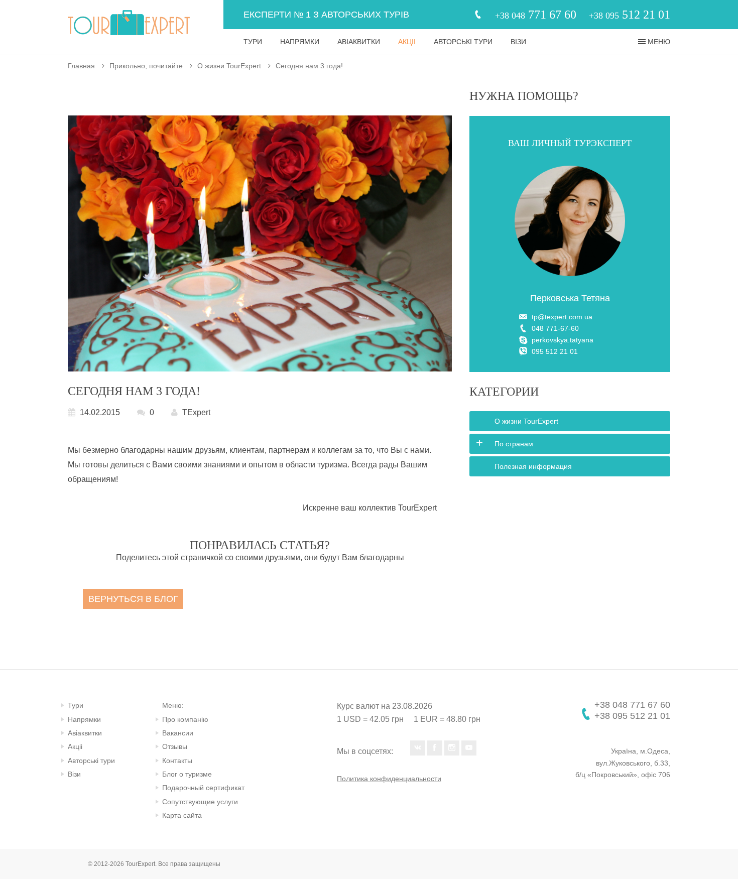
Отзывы (174, 746)
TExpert (196, 412)
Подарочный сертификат (203, 788)
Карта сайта (182, 815)
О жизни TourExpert (229, 66)
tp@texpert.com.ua (562, 317)
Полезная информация (533, 466)
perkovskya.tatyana (562, 340)
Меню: (173, 705)
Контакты (177, 761)
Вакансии (177, 733)
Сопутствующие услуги (200, 802)
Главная (81, 66)
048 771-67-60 (555, 328)
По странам (514, 444)
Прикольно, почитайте (146, 66)
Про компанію (185, 719)
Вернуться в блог (133, 599)
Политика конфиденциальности (389, 779)
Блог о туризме (187, 774)
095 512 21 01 (555, 351)
